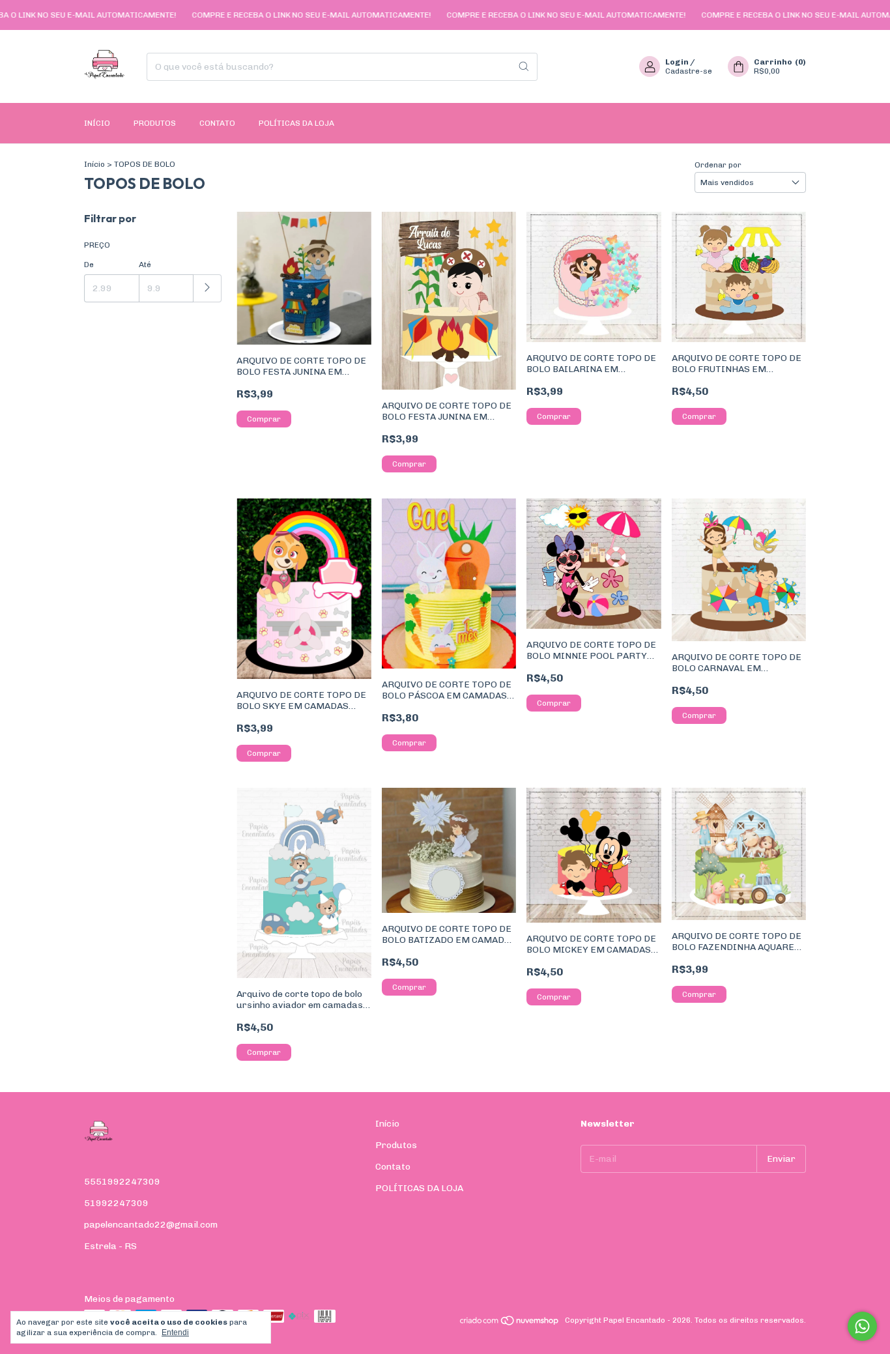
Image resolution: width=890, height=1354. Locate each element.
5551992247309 (122, 1181)
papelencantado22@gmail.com (151, 1224)
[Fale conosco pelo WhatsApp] (862, 1326)
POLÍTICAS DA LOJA (296, 123)
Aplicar (208, 288)
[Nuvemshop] (509, 1323)
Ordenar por (718, 164)
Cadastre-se (688, 71)
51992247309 (116, 1203)
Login (677, 61)
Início (97, 123)
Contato (217, 123)
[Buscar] (524, 66)
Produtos (155, 123)
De (89, 264)
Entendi (175, 1332)
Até (145, 264)
